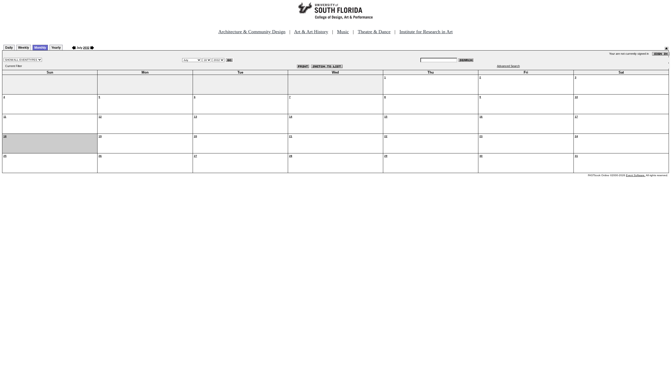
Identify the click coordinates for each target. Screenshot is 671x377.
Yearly (56, 47)
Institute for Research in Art (426, 31)
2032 (86, 47)
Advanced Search (508, 66)
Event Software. (635, 175)
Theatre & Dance (374, 31)
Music (343, 31)
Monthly (40, 47)
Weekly (23, 47)
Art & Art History (311, 31)
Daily (9, 47)
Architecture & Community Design (251, 31)
